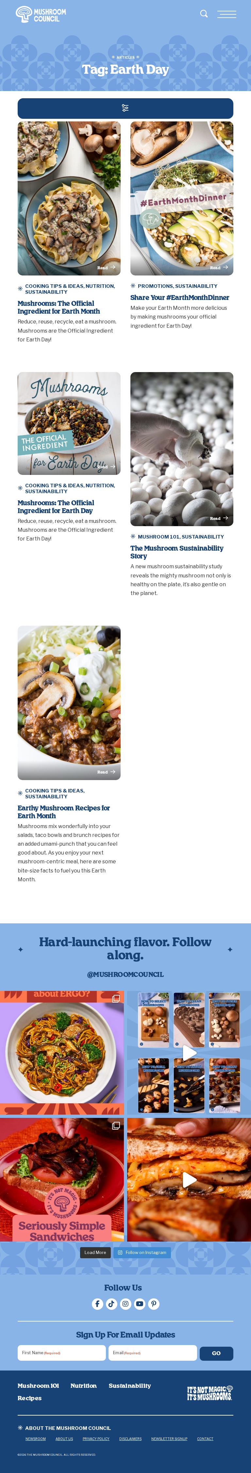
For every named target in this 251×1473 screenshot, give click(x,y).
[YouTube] (139, 1304)
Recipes (30, 1399)
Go (216, 1353)
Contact (205, 1439)
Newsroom (35, 1439)
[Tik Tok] (111, 1304)
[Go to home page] (210, 1393)
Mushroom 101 (158, 537)
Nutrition (100, 286)
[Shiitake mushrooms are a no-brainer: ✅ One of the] (62, 1053)
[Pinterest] (153, 1304)
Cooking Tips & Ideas (54, 286)
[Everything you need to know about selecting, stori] (189, 1053)
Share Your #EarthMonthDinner (179, 298)
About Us (64, 1439)
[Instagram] (125, 1304)
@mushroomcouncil (125, 975)
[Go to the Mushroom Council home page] (41, 14)
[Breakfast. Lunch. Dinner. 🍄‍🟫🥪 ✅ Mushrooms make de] (62, 1180)
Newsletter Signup (169, 1439)
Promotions (155, 286)
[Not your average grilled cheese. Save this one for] (189, 1180)
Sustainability (46, 292)
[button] (125, 108)
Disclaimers (130, 1439)
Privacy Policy (96, 1439)
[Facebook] (97, 1304)
